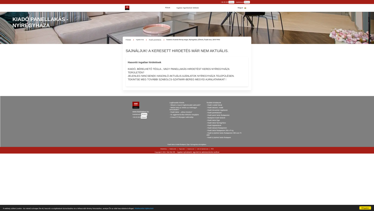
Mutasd (231, 2)
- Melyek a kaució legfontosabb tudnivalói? (184, 105)
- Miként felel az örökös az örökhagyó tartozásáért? (183, 108)
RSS (212, 149)
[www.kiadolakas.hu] (127, 8)
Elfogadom (365, 208)
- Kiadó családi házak (214, 105)
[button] (167, 8)
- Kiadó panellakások (214, 113)
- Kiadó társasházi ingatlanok (217, 110)
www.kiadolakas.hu (140, 112)
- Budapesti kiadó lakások (215, 118)
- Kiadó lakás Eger (213, 120)
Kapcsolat (182, 149)
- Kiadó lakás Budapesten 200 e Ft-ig (219, 130)
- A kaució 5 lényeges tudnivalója (181, 117)
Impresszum (190, 149)
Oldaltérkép (163, 149)
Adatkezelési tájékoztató (144, 208)
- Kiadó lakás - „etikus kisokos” (180, 112)
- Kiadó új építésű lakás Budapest (218, 137)
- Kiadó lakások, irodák (214, 108)
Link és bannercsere (202, 149)
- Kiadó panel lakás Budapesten (217, 115)
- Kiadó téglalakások (213, 125)
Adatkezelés (172, 149)
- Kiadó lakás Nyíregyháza (216, 123)
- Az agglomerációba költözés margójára (184, 115)
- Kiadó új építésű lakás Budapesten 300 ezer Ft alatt (223, 134)
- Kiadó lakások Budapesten (216, 128)
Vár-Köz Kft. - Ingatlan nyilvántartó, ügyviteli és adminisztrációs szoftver (193, 152)
